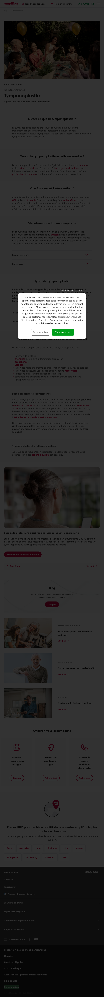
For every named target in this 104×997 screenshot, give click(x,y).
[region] (52, 316)
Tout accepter (63, 332)
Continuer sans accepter (71, 290)
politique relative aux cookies (53, 323)
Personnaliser (40, 332)
